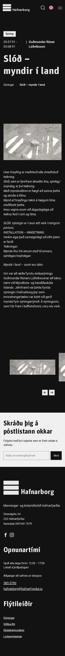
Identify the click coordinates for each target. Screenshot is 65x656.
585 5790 (9, 583)
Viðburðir (9, 624)
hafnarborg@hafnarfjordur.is (22, 589)
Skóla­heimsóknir (13, 630)
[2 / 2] (32, 367)
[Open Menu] (60, 8)
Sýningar (8, 84)
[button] (45, 392)
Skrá (56, 455)
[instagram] (12, 535)
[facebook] (5, 535)
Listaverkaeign (12, 636)
